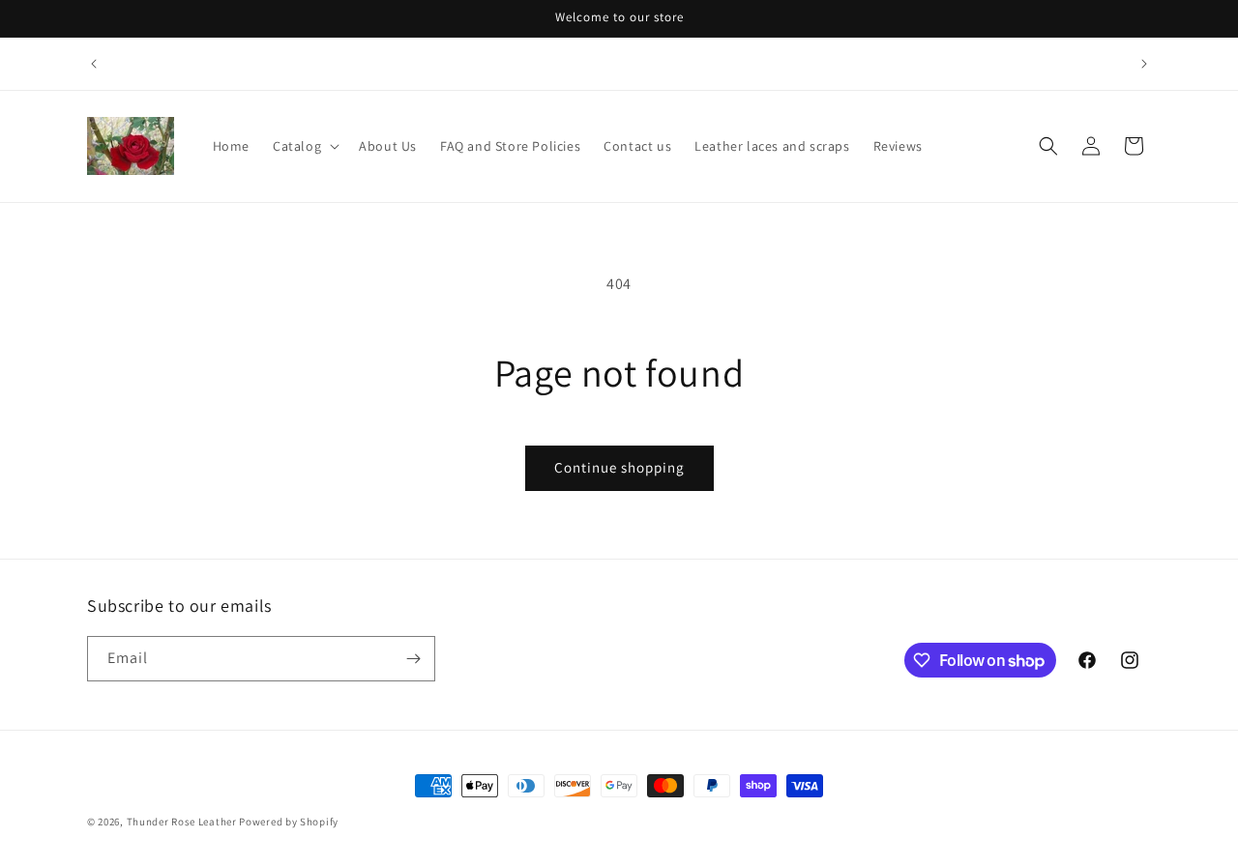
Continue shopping (619, 467)
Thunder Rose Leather (182, 821)
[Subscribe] (413, 658)
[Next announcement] (1144, 63)
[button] (304, 146)
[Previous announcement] (94, 63)
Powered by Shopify (289, 821)
